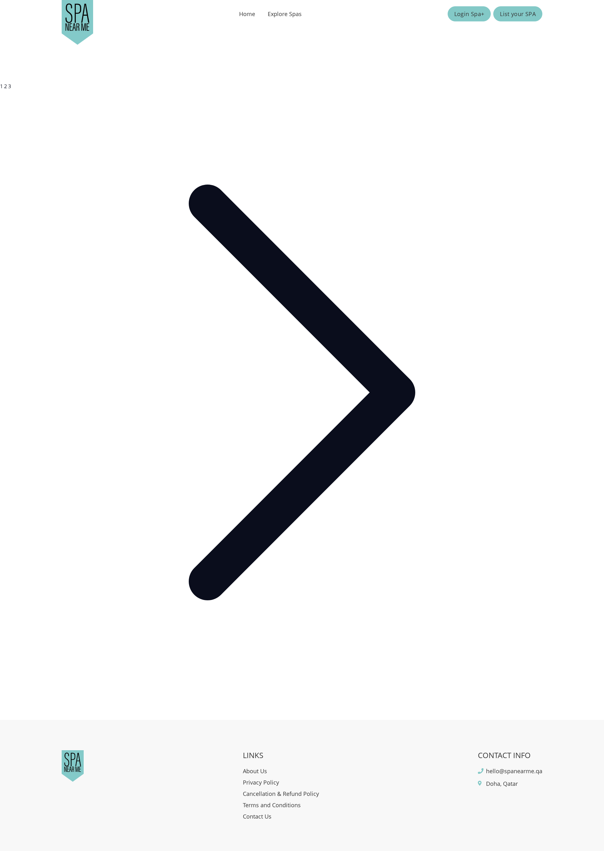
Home (247, 14)
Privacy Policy (261, 782)
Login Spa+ (469, 14)
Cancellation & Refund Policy (281, 793)
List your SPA (518, 14)
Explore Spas (285, 14)
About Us (255, 771)
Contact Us (257, 816)
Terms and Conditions (272, 805)
